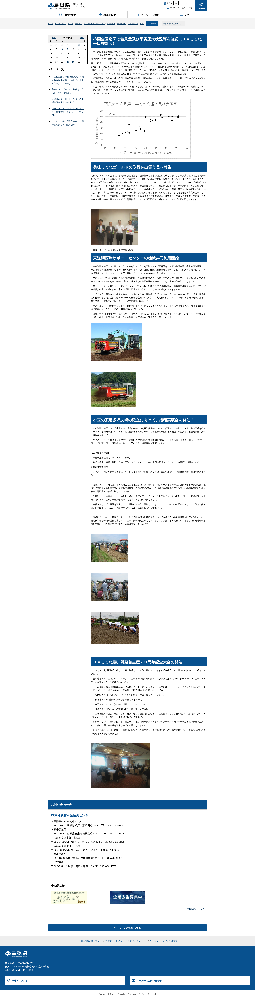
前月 (54, 37)
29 (73, 61)
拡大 (184, 8)
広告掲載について (195, 909)
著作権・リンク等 (113, 940)
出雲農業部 (121, 23)
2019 (142, 23)
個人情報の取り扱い (90, 940)
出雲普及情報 (133, 23)
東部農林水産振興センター (94, 23)
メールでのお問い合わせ (149, 980)
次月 (82, 37)
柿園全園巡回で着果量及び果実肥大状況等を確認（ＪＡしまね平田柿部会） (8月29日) (68, 80)
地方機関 (78, 23)
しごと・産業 (60, 23)
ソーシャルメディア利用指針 (164, 940)
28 (68, 61)
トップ (50, 23)
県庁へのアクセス (21, 980)
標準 (190, 8)
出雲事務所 (111, 23)
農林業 (70, 23)
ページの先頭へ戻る (129, 928)
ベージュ (188, 3)
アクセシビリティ (136, 940)
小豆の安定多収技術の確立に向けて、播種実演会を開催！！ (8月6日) (68, 112)
